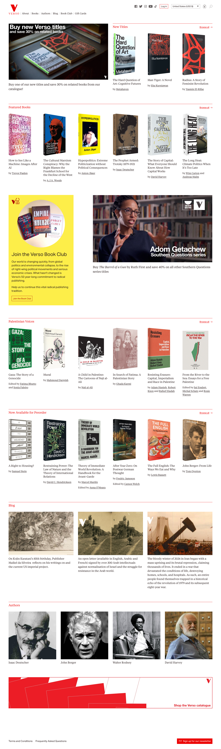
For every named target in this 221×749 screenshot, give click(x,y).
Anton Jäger (88, 173)
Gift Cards (80, 13)
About (25, 13)
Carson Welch (132, 483)
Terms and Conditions (20, 741)
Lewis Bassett (158, 474)
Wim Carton (193, 173)
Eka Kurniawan (159, 85)
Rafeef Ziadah (167, 390)
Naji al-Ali (87, 387)
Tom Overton (193, 471)
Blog (55, 13)
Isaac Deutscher (125, 169)
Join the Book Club (22, 298)
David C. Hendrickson (59, 482)
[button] (204, 6)
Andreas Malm (191, 176)
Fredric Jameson (125, 478)
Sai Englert (200, 387)
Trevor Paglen (20, 173)
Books (35, 13)
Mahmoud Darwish (57, 380)
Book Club (66, 13)
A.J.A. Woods (54, 180)
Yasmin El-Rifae (195, 89)
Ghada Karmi (123, 383)
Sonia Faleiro (20, 387)
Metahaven (122, 89)
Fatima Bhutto (28, 383)
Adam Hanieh (159, 387)
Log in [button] (164, 6)
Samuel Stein (19, 471)
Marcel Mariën (89, 482)
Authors (45, 13)
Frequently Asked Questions (50, 741)
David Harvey (158, 176)
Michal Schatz (190, 390)
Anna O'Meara (97, 487)
